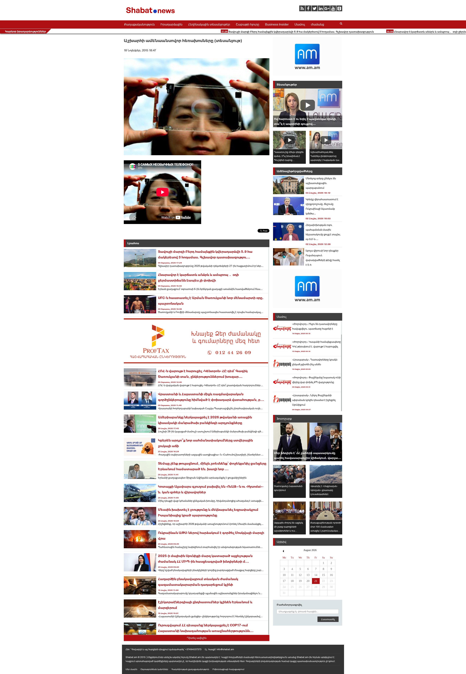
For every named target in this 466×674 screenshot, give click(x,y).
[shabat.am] (151, 14)
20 (308, 580)
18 (292, 580)
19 (300, 580)
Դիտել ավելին (196, 638)
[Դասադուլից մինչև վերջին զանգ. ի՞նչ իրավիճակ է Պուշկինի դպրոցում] (289, 140)
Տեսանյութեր (287, 84)
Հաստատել (328, 619)
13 (308, 574)
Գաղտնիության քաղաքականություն (190, 669)
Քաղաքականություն (139, 24)
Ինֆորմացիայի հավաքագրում (228, 669)
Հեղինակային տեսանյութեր (209, 24)
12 (300, 574)
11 (292, 574)
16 (331, 574)
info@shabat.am (225, 649)
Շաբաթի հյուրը (247, 24)
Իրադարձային (171, 24)
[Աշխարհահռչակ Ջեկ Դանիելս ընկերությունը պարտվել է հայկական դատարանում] (325, 140)
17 (284, 580)
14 (315, 574)
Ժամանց (317, 24)
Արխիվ (281, 542)
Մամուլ (300, 24)
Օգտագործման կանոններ (154, 669)
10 (284, 574)
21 (315, 580)
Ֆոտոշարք (284, 419)
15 (323, 574)
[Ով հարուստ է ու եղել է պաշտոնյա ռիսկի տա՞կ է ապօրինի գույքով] (307, 107)
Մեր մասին (131, 669)
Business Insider (277, 24)
